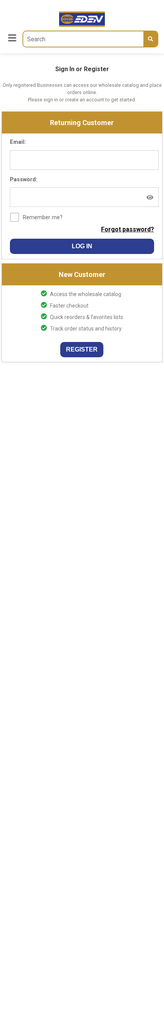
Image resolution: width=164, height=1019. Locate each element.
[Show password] (149, 197)
